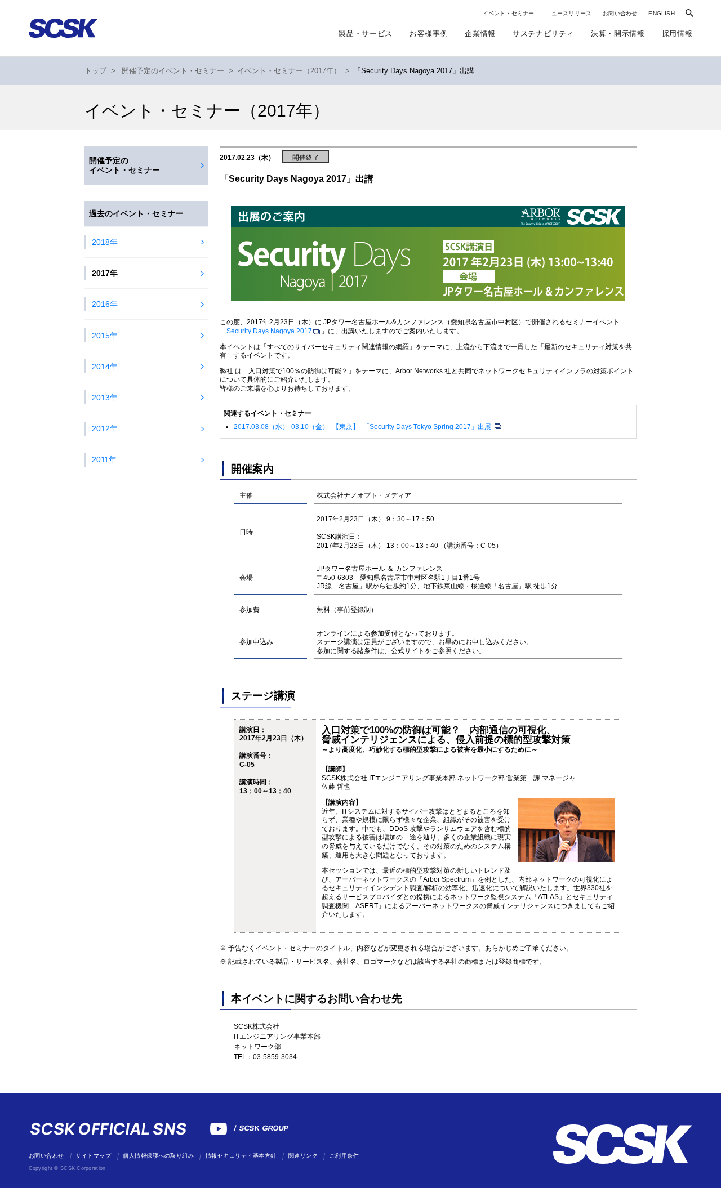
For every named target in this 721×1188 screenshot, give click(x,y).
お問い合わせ (620, 13)
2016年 (105, 304)
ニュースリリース (569, 13)
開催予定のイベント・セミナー (173, 71)
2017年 (105, 273)
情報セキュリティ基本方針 (241, 1156)
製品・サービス (366, 33)
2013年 (105, 397)
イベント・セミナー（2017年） (289, 71)
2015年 (105, 335)
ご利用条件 (344, 1156)
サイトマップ (93, 1156)
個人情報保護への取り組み (158, 1156)
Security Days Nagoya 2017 (269, 331)
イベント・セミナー (509, 13)
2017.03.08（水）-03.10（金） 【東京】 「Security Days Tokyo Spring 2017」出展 (363, 427)
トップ (95, 71)
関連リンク (303, 1156)
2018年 (105, 242)
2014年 (105, 366)
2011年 (104, 459)
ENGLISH (661, 13)
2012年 (105, 428)
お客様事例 (429, 33)
